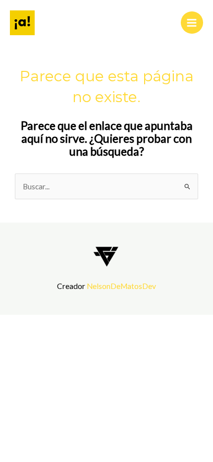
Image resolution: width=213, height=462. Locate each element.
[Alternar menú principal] (192, 22)
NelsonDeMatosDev (121, 286)
